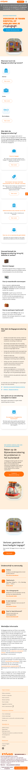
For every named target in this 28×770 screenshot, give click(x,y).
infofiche (15, 7)
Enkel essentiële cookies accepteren (7, 768)
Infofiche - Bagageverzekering (10, 389)
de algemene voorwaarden (16, 651)
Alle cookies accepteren (21, 768)
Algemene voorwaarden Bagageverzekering (14, 387)
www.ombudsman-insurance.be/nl (10, 666)
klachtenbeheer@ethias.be (12, 661)
